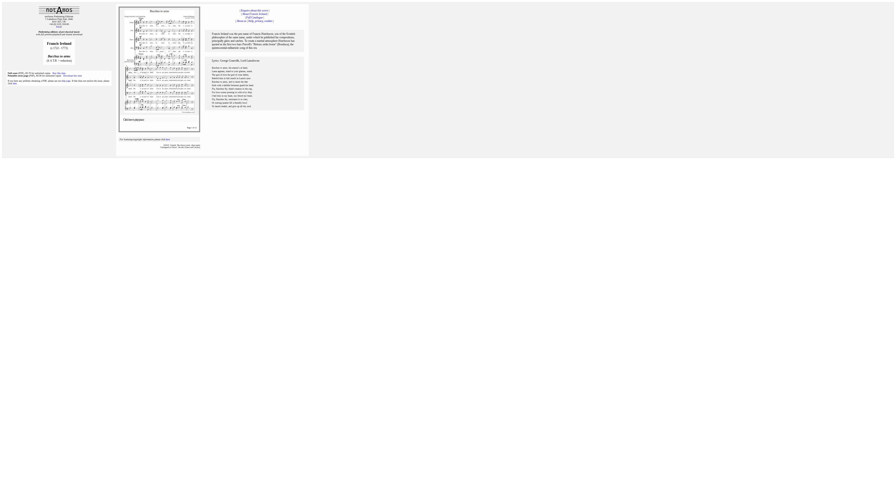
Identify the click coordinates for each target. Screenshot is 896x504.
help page (66, 81)
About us (241, 21)
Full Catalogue (254, 17)
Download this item (72, 75)
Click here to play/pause (133, 119)
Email (59, 26)
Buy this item (59, 73)
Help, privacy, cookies (260, 21)
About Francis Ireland (254, 14)
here (15, 83)
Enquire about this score (254, 10)
